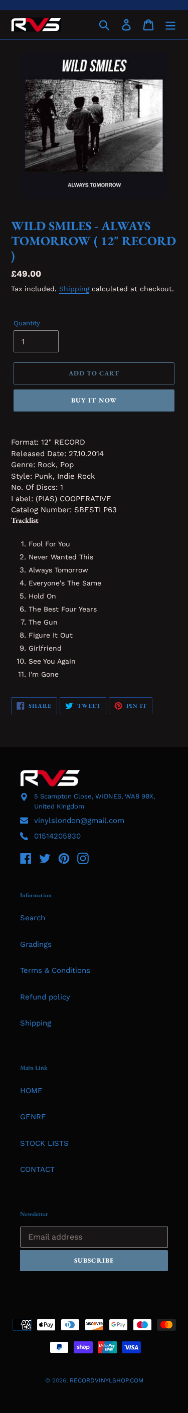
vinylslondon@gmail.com (79, 820)
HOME (31, 1090)
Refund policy (45, 996)
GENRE (33, 1116)
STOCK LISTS (44, 1143)
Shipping (74, 289)
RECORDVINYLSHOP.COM (106, 1380)
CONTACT (37, 1169)
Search (32, 917)
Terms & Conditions (55, 970)
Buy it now (93, 400)
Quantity (27, 323)
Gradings (36, 944)
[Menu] (170, 25)
